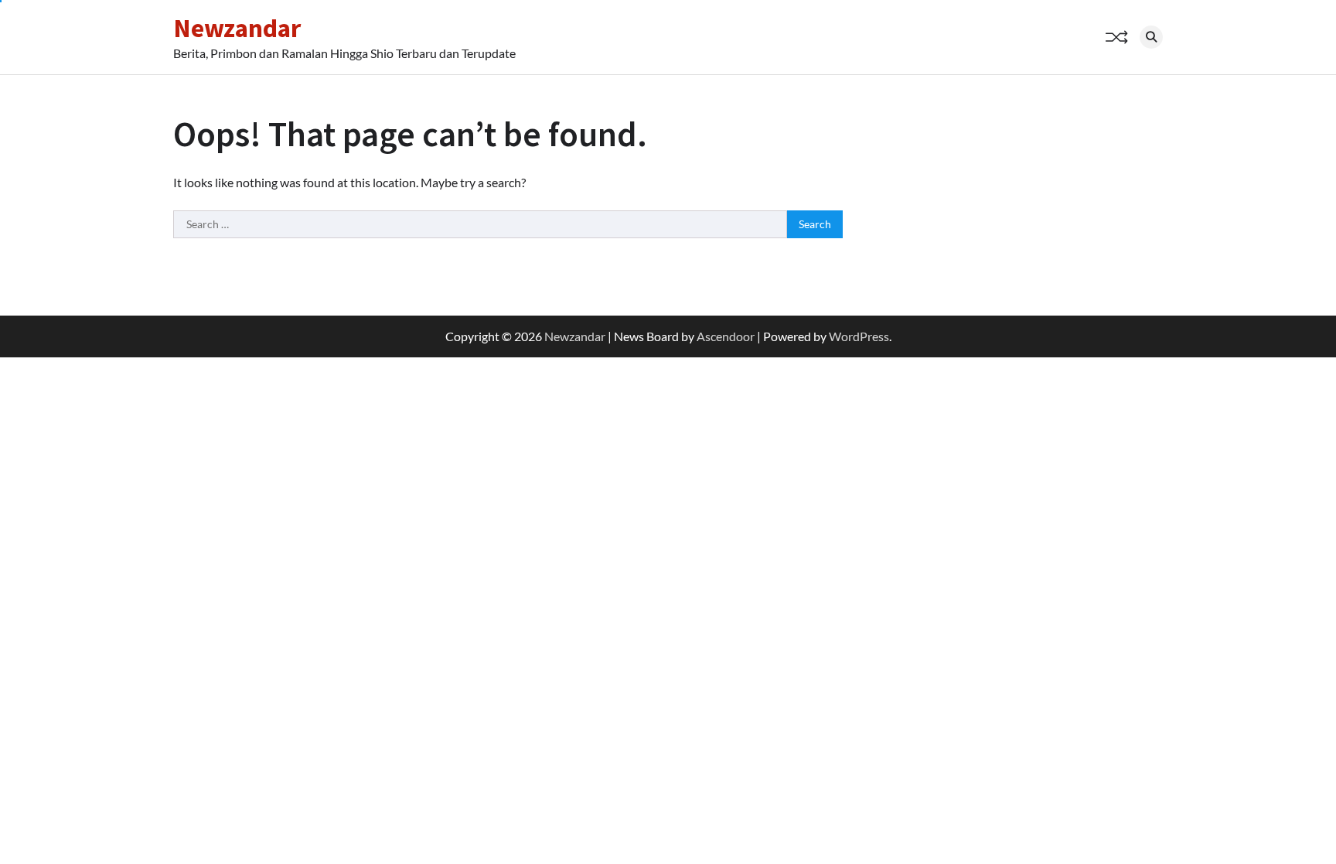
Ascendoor (726, 336)
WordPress (859, 336)
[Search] (1151, 37)
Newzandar (237, 28)
